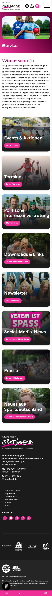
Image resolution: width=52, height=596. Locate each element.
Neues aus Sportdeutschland (23, 406)
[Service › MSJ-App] (32, 593)
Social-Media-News (25, 332)
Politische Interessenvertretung (26, 212)
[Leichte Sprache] (32, 6)
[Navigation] (47, 6)
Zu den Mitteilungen (14, 378)
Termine (12, 176)
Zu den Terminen (13, 184)
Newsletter (15, 293)
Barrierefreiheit (12, 499)
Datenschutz (11, 496)
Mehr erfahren (12, 223)
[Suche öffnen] (37, 6)
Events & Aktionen (23, 138)
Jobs (7, 505)
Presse (11, 370)
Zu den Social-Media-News (17, 339)
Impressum (10, 493)
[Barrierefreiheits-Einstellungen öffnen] (27, 6)
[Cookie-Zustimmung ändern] (6, 586)
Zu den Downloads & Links (17, 262)
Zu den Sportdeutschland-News (19, 417)
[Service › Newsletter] (45, 593)
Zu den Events (12, 145)
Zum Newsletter (13, 300)
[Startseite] (11, 6)
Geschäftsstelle (12, 490)
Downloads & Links (24, 254)
